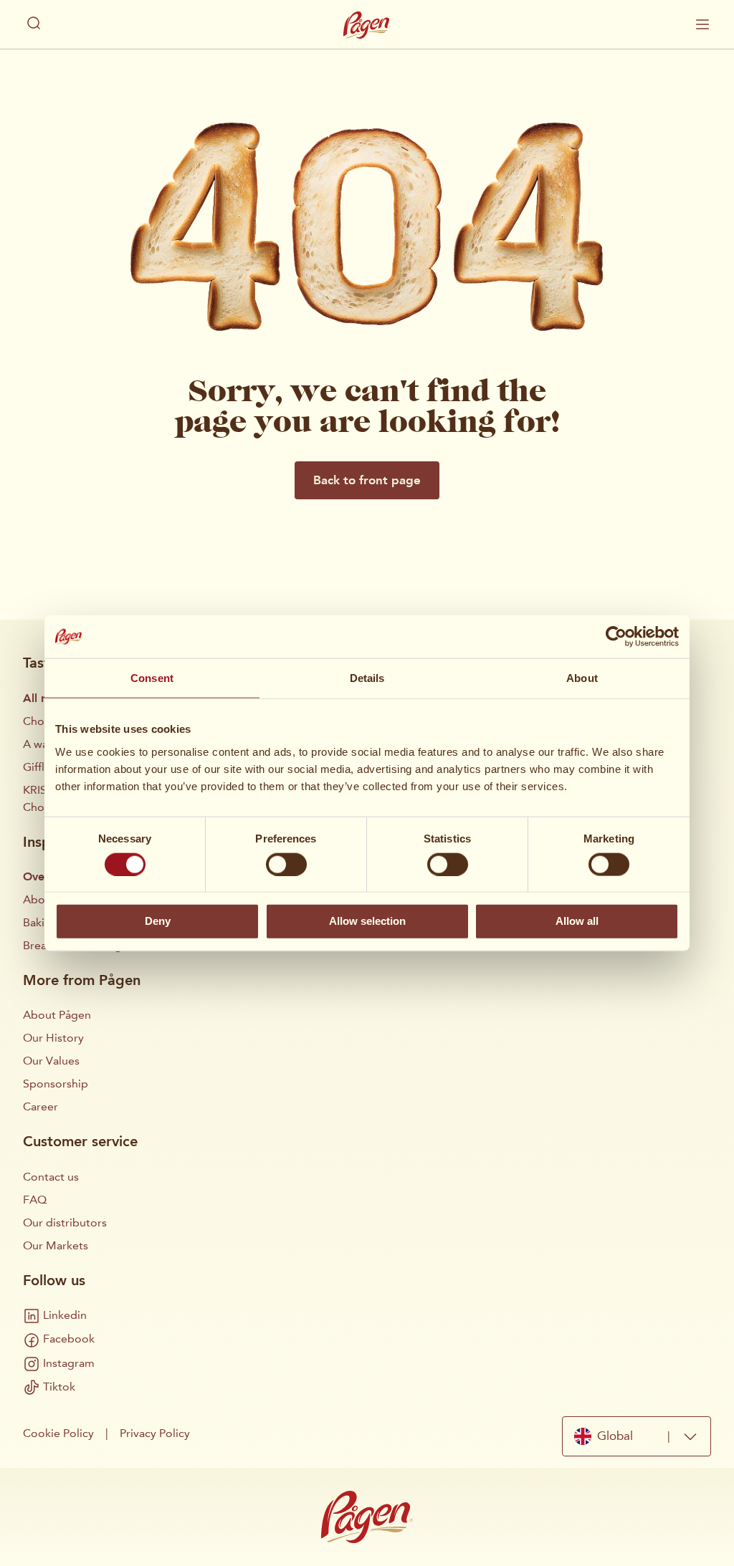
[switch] (286, 863)
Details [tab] (367, 678)
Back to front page (367, 480)
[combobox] (636, 1436)
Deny (158, 921)
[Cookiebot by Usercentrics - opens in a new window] (616, 637)
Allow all (577, 921)
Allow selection (367, 921)
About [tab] (582, 678)
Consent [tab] (151, 678)
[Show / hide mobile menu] (702, 24)
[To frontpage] (367, 25)
